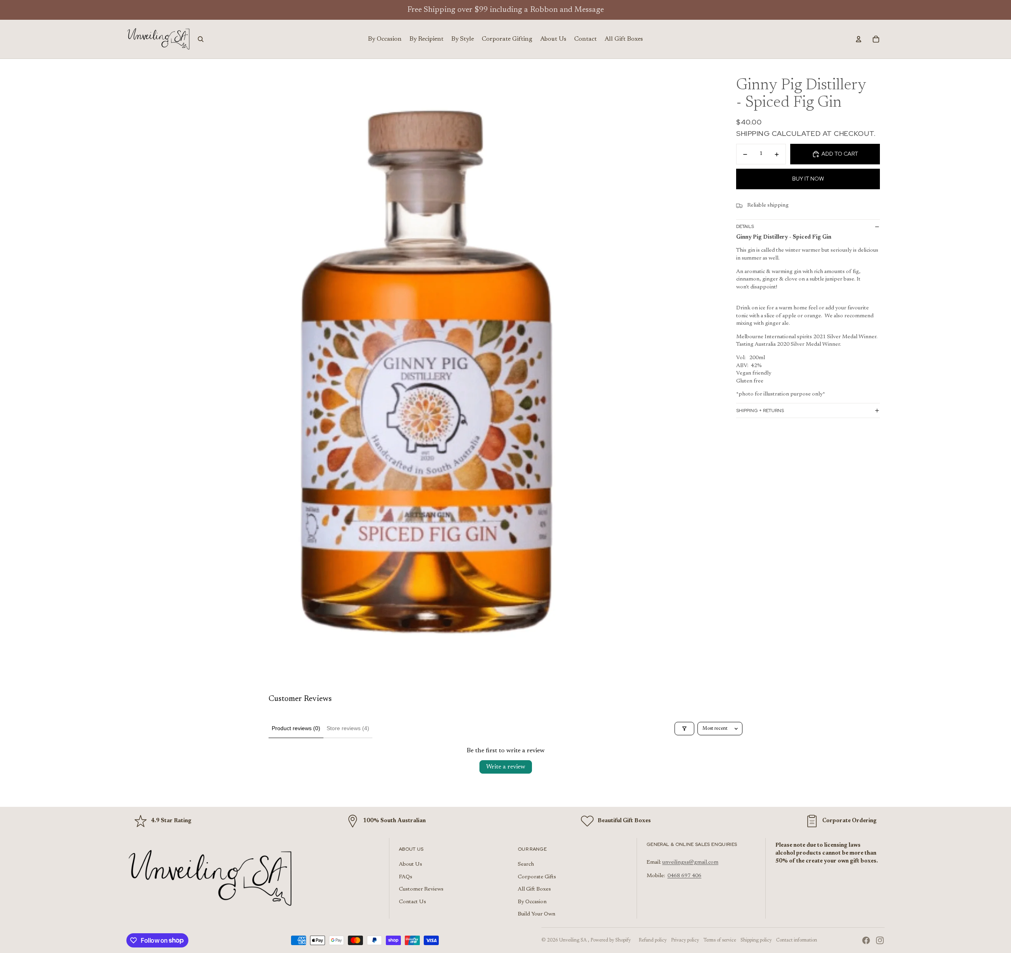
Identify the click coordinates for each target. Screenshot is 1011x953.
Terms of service (719, 940)
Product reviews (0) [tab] (296, 728)
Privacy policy (685, 940)
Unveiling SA (573, 940)
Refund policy (653, 940)
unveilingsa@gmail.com (690, 862)
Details (745, 227)
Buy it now (808, 179)
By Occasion (532, 902)
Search (526, 864)
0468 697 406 (684, 876)
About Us (410, 864)
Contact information (796, 940)
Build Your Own (536, 914)
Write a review (505, 767)
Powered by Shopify (610, 940)
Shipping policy (756, 940)
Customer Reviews (421, 889)
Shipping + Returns (760, 410)
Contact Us (412, 902)
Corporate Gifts (537, 877)
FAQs (405, 877)
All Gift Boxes (534, 889)
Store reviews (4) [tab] (348, 728)
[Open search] (200, 39)
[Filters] (684, 728)
